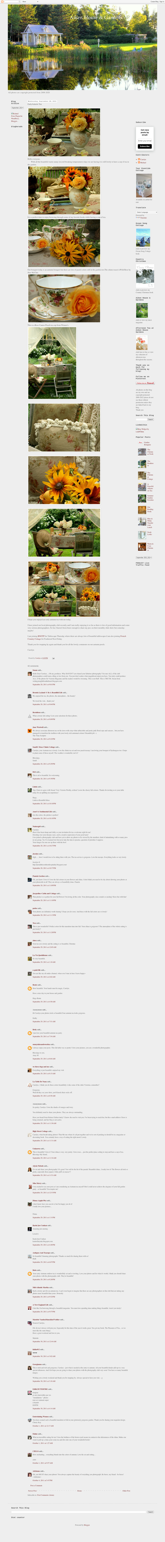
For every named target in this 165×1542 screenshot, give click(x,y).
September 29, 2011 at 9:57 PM (44, 1311)
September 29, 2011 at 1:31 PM (44, 1217)
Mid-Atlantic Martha (41, 1287)
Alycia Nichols (38, 1166)
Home (79, 1491)
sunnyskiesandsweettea (41, 1044)
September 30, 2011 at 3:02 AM (44, 1356)
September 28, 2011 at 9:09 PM (44, 719)
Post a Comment (36, 1485)
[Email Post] (53, 658)
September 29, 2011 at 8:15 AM (44, 1073)
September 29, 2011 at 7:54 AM (44, 1036)
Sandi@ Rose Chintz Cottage (44, 747)
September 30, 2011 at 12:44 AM (44, 1341)
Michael (143, 162)
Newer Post (32, 1491)
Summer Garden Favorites (150, 497)
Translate (143, 217)
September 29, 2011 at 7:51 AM (44, 1021)
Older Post (126, 1491)
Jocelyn (35, 853)
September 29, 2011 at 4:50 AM (44, 1001)
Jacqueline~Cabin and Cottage (44, 893)
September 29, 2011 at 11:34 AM (44, 1158)
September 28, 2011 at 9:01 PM (44, 684)
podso (35, 908)
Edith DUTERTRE (40, 1389)
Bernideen (37, 712)
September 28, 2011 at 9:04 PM (44, 704)
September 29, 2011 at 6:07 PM (44, 1262)
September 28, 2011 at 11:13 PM (44, 915)
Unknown (36, 1148)
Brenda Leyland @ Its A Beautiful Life (47, 692)
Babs (34, 1270)
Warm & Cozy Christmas (150, 547)
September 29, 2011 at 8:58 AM (44, 1096)
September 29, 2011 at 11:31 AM (44, 1140)
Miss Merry (37, 1183)
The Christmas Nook (150, 451)
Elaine (35, 1433)
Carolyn (143, 159)
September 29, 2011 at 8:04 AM (44, 1058)
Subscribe (145, 146)
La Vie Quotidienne (40, 955)
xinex (35, 940)
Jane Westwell (38, 727)
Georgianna (37, 1364)
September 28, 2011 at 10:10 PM (44, 803)
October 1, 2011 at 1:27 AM (43, 1443)
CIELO (35, 1451)
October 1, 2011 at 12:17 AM (43, 1426)
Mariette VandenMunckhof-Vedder (46, 1319)
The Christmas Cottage (150, 475)
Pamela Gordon (39, 876)
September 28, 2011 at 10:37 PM (44, 868)
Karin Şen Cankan (40, 1225)
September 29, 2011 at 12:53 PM (44, 1192)
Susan (35, 670)
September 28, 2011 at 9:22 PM (44, 739)
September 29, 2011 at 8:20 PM (44, 1279)
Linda (35, 786)
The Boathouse (150, 463)
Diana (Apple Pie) (39, 1200)
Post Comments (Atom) (45, 1495)
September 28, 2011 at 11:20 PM (44, 932)
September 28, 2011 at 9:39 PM (44, 778)
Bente (35, 984)
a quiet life (37, 970)
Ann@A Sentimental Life (42, 811)
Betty (35, 1029)
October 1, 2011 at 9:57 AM (43, 1463)
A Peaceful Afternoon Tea (150, 487)
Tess (34, 923)
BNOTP (41, 636)
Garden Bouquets (147, 443)
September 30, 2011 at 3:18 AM (44, 1381)
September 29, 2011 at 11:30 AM (44, 1123)
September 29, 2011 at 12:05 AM (44, 947)
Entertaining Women (41, 1416)
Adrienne (36, 1471)
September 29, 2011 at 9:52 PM (44, 1296)
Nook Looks (149, 533)
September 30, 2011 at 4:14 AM (44, 1408)
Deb (34, 772)
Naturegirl (37, 826)
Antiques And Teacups (41, 1252)
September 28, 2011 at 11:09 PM (44, 885)
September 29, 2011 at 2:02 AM (44, 977)
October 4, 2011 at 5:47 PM (42, 1480)
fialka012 (36, 1349)
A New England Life (40, 1304)
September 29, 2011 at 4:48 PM (44, 1245)
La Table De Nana (40, 1081)
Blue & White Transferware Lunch (150, 522)
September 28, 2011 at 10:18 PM (44, 818)
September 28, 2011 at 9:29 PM (44, 764)
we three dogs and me (41, 1066)
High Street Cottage (40, 1131)
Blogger (87, 1525)
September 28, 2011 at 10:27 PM (44, 845)
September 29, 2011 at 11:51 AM (44, 1175)
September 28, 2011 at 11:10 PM (44, 900)
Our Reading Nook (150, 509)
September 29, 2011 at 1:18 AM (44, 962)
